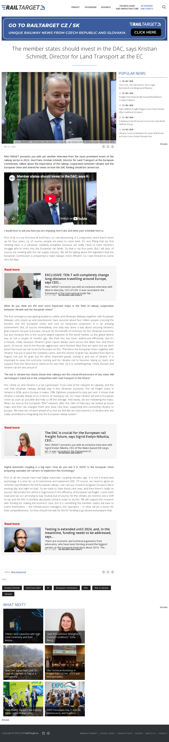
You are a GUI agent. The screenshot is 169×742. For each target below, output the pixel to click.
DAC (86, 587)
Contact (163, 733)
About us (150, 733)
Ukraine (8, 594)
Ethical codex (107, 733)
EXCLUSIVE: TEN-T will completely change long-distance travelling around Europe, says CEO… (77, 279)
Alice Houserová (18, 572)
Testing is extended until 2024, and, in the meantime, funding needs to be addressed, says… (78, 533)
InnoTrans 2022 (33, 587)
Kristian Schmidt (12, 587)
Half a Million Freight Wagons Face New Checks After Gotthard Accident (141, 110)
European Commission (66, 587)
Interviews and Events (70, 295)
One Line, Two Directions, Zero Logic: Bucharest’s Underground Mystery (137, 86)
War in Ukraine (101, 587)
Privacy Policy (125, 733)
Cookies (139, 733)
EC (48, 587)
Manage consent (88, 733)
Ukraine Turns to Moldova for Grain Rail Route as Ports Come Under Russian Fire (141, 135)
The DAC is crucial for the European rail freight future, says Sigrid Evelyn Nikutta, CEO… (77, 437)
